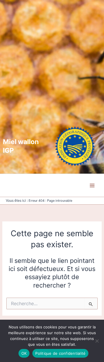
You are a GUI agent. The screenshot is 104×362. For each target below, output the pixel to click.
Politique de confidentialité (60, 353)
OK (24, 353)
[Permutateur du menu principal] (92, 185)
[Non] (97, 341)
